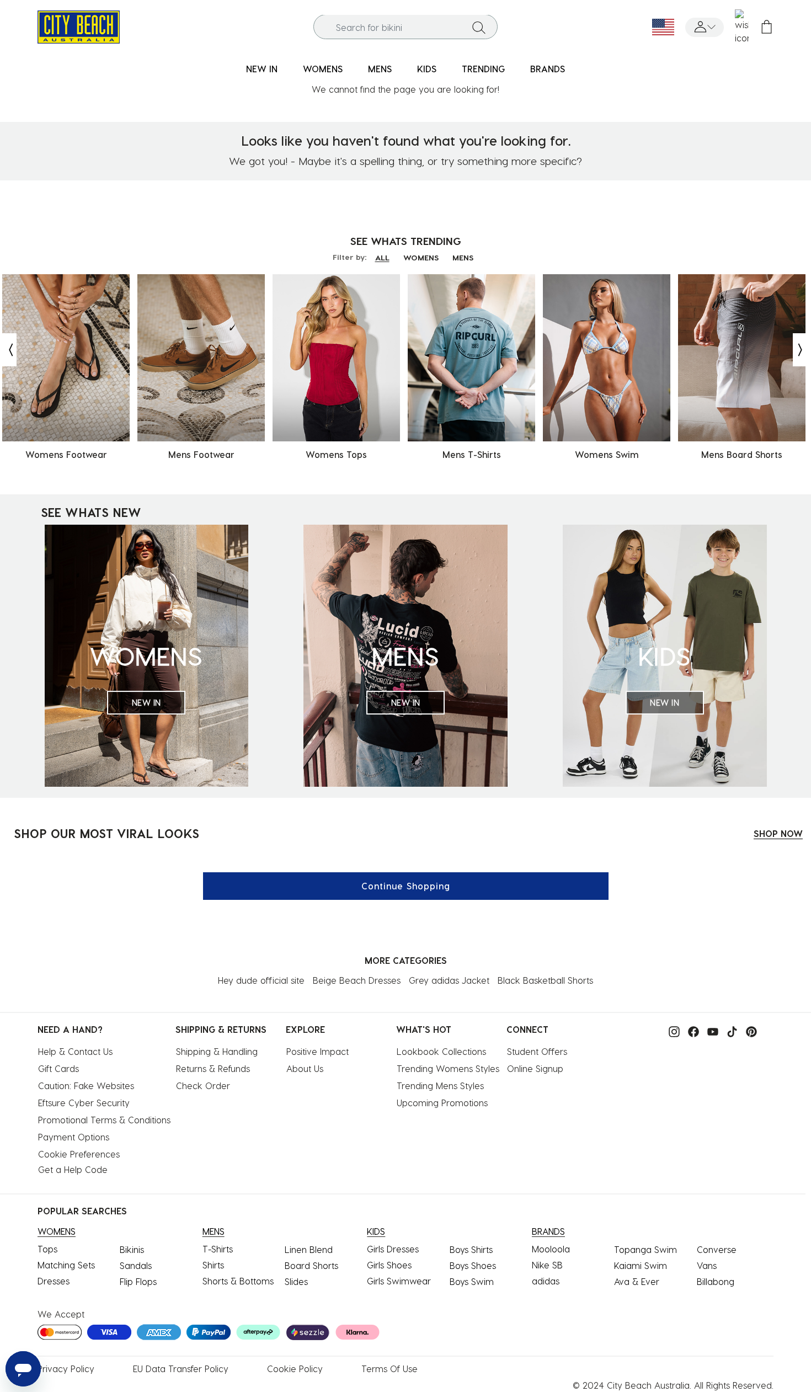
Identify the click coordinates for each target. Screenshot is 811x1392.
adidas (545, 1281)
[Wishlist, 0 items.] (742, 27)
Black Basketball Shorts (545, 980)
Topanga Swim (645, 1249)
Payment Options (73, 1137)
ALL (382, 257)
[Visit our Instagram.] (671, 1030)
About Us (304, 1068)
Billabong (715, 1281)
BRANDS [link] (547, 68)
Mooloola (551, 1249)
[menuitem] (261, 69)
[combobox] (405, 27)
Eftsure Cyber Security (84, 1102)
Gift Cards (58, 1068)
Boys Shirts (471, 1249)
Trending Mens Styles (440, 1085)
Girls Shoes (389, 1265)
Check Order (203, 1085)
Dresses (54, 1281)
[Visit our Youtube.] (710, 1030)
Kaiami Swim (640, 1265)
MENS (462, 257)
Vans (707, 1265)
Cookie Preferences (79, 1154)
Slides (296, 1281)
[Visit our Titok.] (729, 1030)
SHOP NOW (778, 833)
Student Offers (537, 1051)
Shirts (213, 1265)
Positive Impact (317, 1051)
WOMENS (421, 257)
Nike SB (547, 1265)
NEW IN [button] (262, 68)
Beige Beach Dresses (357, 980)
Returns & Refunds (213, 1068)
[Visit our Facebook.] (690, 1030)
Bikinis (132, 1249)
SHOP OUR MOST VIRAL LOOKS (106, 833)
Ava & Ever (636, 1281)
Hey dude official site (261, 980)
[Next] (801, 349)
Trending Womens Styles (448, 1068)
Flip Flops (138, 1281)
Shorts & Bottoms (238, 1281)
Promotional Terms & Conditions (104, 1119)
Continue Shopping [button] (405, 886)
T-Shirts (217, 1249)
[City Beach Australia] (79, 25)
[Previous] (8, 349)
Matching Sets (66, 1265)
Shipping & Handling (217, 1051)
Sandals (136, 1265)
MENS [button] (380, 68)
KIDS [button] (426, 68)
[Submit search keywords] (478, 27)
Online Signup (535, 1068)
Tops (47, 1249)
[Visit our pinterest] (748, 1030)
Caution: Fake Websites (86, 1085)
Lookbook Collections (441, 1051)
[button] (704, 27)
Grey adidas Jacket (449, 980)
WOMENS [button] (323, 68)
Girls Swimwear (399, 1281)
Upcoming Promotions (442, 1102)
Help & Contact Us (75, 1051)
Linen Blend (309, 1249)
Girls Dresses (393, 1249)
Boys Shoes (473, 1265)
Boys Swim (472, 1281)
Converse (717, 1249)
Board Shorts (311, 1265)
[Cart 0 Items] (766, 27)
